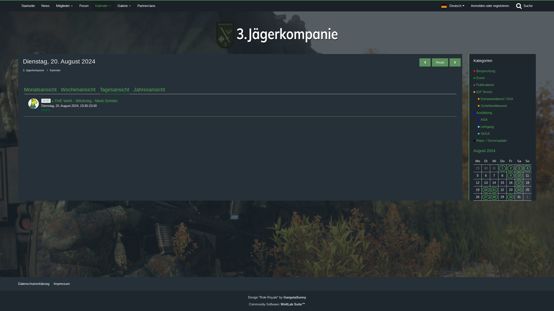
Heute (440, 62)
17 (519, 182)
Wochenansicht (78, 89)
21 (494, 190)
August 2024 (484, 151)
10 (519, 175)
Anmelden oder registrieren (490, 6)
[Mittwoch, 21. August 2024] (455, 62)
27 (486, 197)
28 (494, 197)
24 (519, 190)
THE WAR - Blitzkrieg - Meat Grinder (86, 101)
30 (510, 197)
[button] (453, 5)
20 (486, 190)
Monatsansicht (40, 89)
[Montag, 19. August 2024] (425, 62)
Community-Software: (277, 304)
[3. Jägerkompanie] (277, 35)
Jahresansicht (149, 89)
